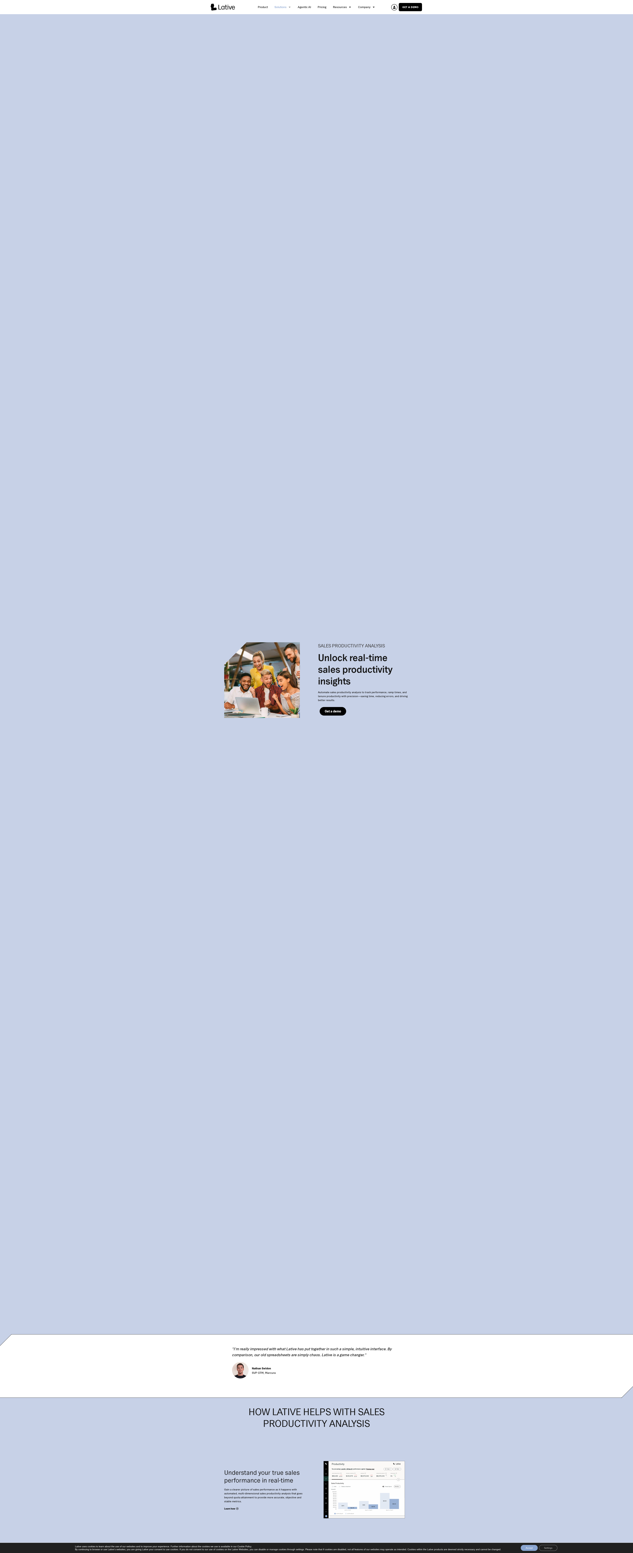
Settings (548, 1548)
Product (263, 7)
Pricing (322, 7)
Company (364, 7)
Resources (340, 7)
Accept (529, 1548)
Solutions (280, 7)
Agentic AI (304, 7)
